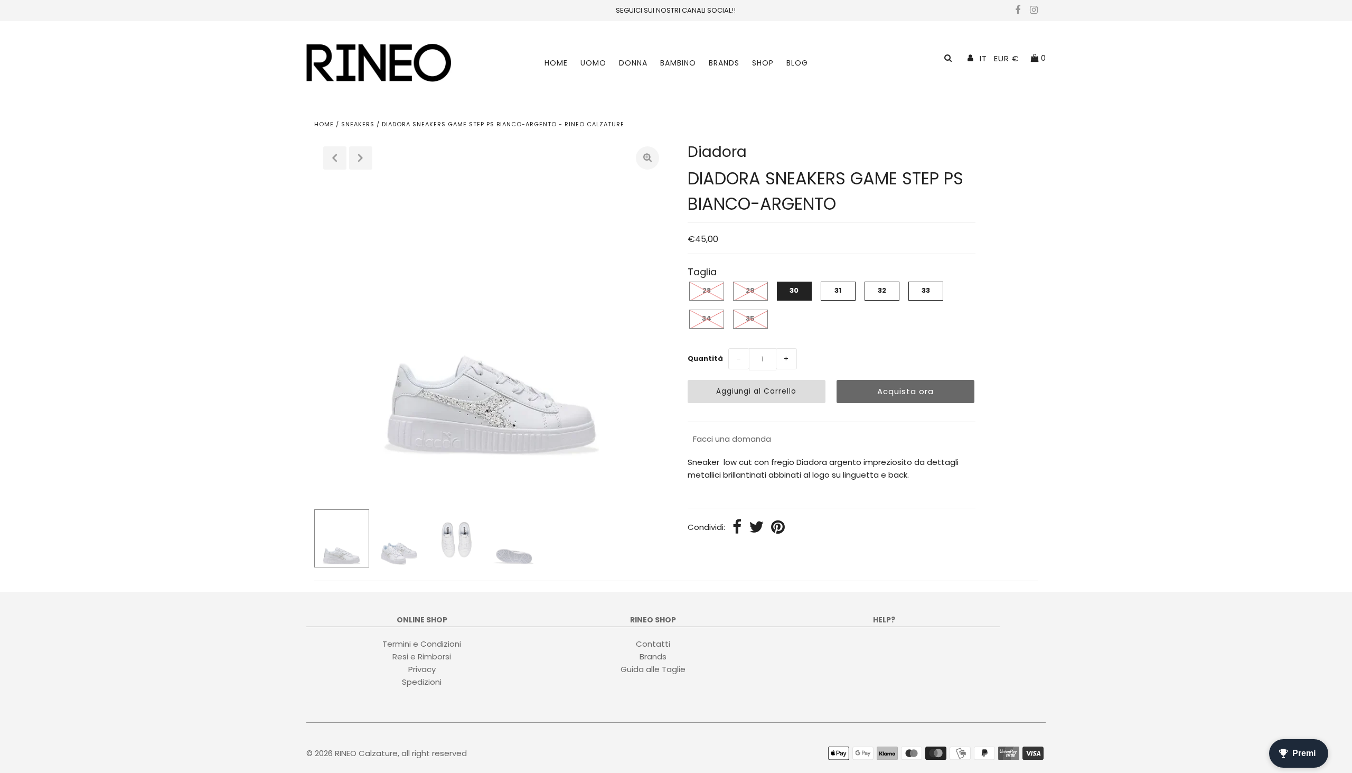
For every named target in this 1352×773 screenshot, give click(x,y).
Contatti (653, 643)
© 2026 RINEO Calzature (352, 753)
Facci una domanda (732, 438)
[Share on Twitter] (756, 528)
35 (750, 318)
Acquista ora (905, 391)
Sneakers (357, 124)
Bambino (678, 63)
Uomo (593, 63)
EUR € (1006, 58)
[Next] (360, 158)
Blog (797, 63)
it (983, 58)
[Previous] (334, 158)
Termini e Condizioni (421, 643)
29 (750, 290)
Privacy (422, 669)
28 (706, 290)
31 (837, 290)
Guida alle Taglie (653, 669)
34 (706, 318)
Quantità (705, 358)
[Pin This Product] (778, 528)
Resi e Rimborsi (421, 656)
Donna (633, 63)
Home (556, 63)
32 (882, 290)
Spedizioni (422, 681)
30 (794, 290)
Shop (763, 63)
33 (926, 290)
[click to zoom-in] (647, 158)
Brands (724, 63)
